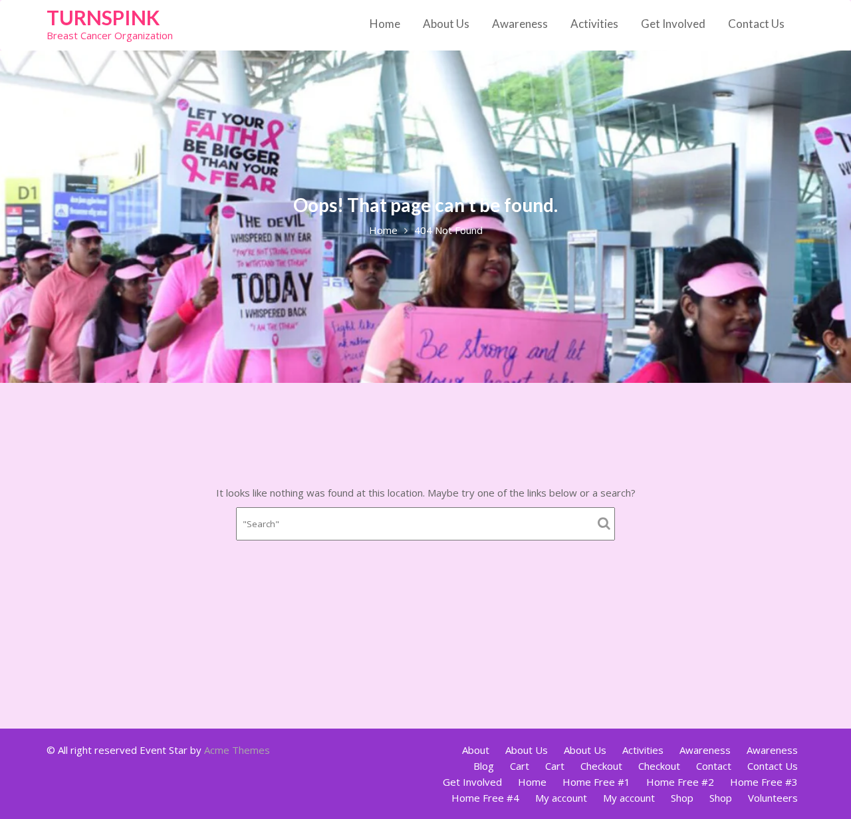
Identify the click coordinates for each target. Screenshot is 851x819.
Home (385, 24)
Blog (483, 765)
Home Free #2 (680, 781)
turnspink (103, 17)
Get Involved (673, 24)
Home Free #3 (764, 781)
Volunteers (773, 797)
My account (561, 797)
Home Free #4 (485, 797)
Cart (519, 765)
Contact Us (756, 24)
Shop (682, 797)
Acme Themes (237, 750)
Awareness (520, 24)
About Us (446, 24)
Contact (713, 765)
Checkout (601, 765)
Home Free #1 (596, 781)
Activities (594, 24)
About (475, 750)
